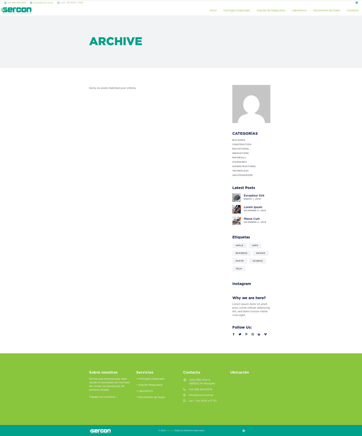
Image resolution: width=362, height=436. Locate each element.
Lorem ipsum (253, 207)
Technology (240, 171)
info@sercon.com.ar (43, 3)
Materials (239, 158)
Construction (241, 145)
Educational (241, 149)
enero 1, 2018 (252, 199)
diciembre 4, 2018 (255, 222)
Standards (239, 162)
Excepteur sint (254, 195)
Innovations (240, 153)
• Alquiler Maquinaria (149, 385)
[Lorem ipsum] (236, 209)
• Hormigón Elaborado (150, 379)
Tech (239, 269)
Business (241, 253)
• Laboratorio (144, 391)
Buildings (238, 140)
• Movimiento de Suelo (150, 397)
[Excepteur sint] (236, 197)
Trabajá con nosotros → (104, 397)
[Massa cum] (236, 221)
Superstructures (244, 166)
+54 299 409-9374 (17, 3)
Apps (255, 246)
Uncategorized (242, 175)
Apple (239, 246)
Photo (240, 261)
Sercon (169, 431)
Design (260, 253)
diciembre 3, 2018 (255, 211)
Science (258, 261)
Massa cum (252, 218)
